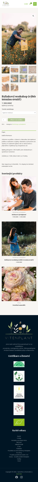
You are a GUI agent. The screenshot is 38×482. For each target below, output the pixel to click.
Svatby (19, 459)
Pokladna (19, 448)
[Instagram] (21, 477)
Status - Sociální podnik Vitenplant (19, 457)
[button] (33, 15)
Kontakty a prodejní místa (19, 440)
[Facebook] (16, 477)
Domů (19, 436)
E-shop (19, 438)
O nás (19, 446)
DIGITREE (19, 474)
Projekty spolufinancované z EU (19, 455)
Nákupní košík (19, 444)
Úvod (19, 461)
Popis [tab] (3, 132)
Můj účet (19, 442)
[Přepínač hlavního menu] (35, 4)
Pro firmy (19, 453)
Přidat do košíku (16, 120)
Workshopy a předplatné (19, 124)
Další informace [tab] (7, 135)
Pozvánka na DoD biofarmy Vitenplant (19, 450)
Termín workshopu (8, 109)
